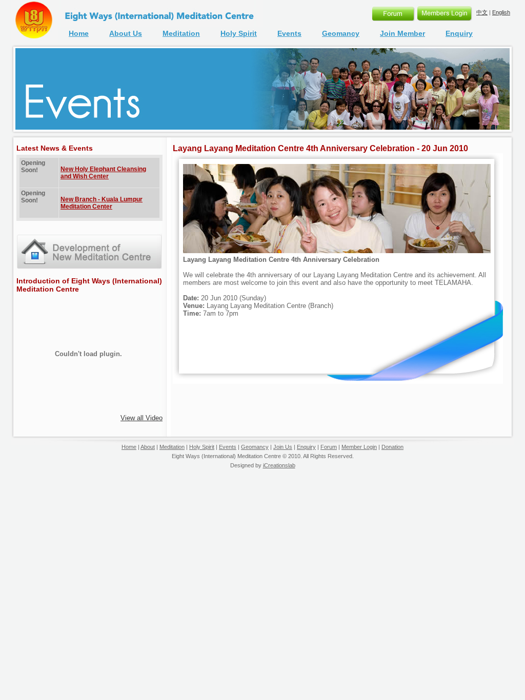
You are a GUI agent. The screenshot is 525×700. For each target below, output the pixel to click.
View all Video (141, 418)
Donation (392, 447)
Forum (328, 447)
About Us (125, 33)
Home (79, 33)
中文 (482, 12)
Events (289, 33)
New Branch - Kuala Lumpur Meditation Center (101, 203)
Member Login (359, 447)
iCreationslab (279, 465)
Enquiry (459, 33)
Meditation (181, 33)
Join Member (402, 33)
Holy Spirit (238, 33)
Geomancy (340, 33)
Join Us (282, 447)
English (501, 12)
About (147, 447)
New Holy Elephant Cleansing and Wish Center (103, 173)
